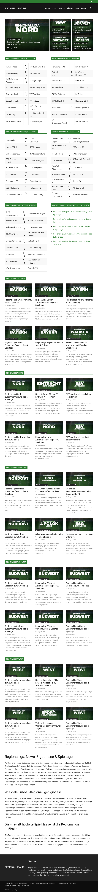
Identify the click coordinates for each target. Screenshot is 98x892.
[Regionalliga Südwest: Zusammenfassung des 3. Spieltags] (49, 573)
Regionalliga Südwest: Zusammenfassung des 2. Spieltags (16, 629)
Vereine (83, 8)
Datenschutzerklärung (12, 886)
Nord (54, 8)
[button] (90, 8)
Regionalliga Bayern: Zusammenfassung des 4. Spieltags (16, 345)
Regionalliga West (58, 27)
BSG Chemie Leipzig (42, 485)
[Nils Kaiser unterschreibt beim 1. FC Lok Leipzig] (49, 524)
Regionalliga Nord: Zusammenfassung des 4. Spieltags (47, 440)
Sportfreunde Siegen (42, 719)
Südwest (70, 8)
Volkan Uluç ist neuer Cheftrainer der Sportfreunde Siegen (48, 726)
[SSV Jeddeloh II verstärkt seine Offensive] (79, 427)
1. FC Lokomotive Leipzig (43, 530)
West (77, 8)
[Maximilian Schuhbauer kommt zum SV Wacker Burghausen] (79, 333)
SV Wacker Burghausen (73, 338)
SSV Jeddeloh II (71, 390)
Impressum (25, 886)
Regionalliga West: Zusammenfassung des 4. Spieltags (77, 683)
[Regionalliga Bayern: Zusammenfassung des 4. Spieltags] (18, 333)
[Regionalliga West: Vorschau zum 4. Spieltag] (18, 713)
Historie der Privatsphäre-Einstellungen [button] (43, 883)
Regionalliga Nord (14, 39)
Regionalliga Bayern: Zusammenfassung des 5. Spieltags (47, 302)
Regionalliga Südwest (59, 43)
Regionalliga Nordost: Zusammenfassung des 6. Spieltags (16, 491)
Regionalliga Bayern (80, 43)
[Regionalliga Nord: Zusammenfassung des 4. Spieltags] (49, 427)
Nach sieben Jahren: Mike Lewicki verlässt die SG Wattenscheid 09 (46, 683)
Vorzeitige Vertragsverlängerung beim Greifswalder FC (78, 491)
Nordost (62, 8)
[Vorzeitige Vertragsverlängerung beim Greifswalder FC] (79, 479)
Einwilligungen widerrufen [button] (67, 883)
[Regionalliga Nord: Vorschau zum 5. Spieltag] (18, 427)
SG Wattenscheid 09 (42, 676)
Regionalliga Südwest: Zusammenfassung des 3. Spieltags (47, 586)
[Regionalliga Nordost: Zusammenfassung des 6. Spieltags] (82, 27)
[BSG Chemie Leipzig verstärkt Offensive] (79, 524)
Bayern (47, 8)
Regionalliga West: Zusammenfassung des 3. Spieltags (77, 726)
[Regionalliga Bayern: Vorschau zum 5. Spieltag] (79, 290)
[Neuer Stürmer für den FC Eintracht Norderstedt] (49, 384)
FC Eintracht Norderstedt (43, 390)
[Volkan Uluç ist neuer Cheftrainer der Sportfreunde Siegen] (49, 713)
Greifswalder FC (71, 485)
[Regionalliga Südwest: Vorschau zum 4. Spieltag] (18, 573)
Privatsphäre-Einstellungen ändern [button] (16, 883)
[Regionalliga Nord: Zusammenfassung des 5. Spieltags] (27, 38)
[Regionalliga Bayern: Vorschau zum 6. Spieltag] (18, 290)
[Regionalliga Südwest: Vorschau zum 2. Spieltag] (49, 616)
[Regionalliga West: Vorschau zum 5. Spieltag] (18, 670)
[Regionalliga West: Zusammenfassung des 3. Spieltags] (79, 713)
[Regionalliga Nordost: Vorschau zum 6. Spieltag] (18, 524)
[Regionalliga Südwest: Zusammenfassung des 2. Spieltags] (18, 616)
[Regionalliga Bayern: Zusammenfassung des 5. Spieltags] (49, 290)
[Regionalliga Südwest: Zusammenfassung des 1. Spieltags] (79, 616)
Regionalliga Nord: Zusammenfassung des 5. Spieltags (16, 397)
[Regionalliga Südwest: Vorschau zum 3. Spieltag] (79, 573)
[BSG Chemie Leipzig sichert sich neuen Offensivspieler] (49, 479)
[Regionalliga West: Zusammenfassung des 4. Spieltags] (79, 670)
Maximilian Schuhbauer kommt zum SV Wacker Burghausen (76, 345)
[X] (91, 1)
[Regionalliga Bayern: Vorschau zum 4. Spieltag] (49, 333)
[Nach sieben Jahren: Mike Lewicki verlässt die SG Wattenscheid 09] (49, 670)
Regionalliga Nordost (81, 25)
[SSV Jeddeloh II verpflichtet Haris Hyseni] (79, 384)
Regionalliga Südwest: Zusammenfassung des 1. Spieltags (77, 629)
